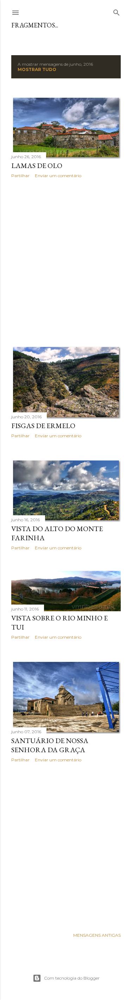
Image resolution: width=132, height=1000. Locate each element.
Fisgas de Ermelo (43, 425)
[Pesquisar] (116, 11)
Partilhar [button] (20, 175)
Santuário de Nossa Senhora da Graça (49, 745)
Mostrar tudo (37, 69)
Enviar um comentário (58, 175)
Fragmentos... (34, 25)
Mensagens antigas (97, 935)
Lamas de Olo (36, 165)
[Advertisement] (66, 262)
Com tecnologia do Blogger (72, 978)
